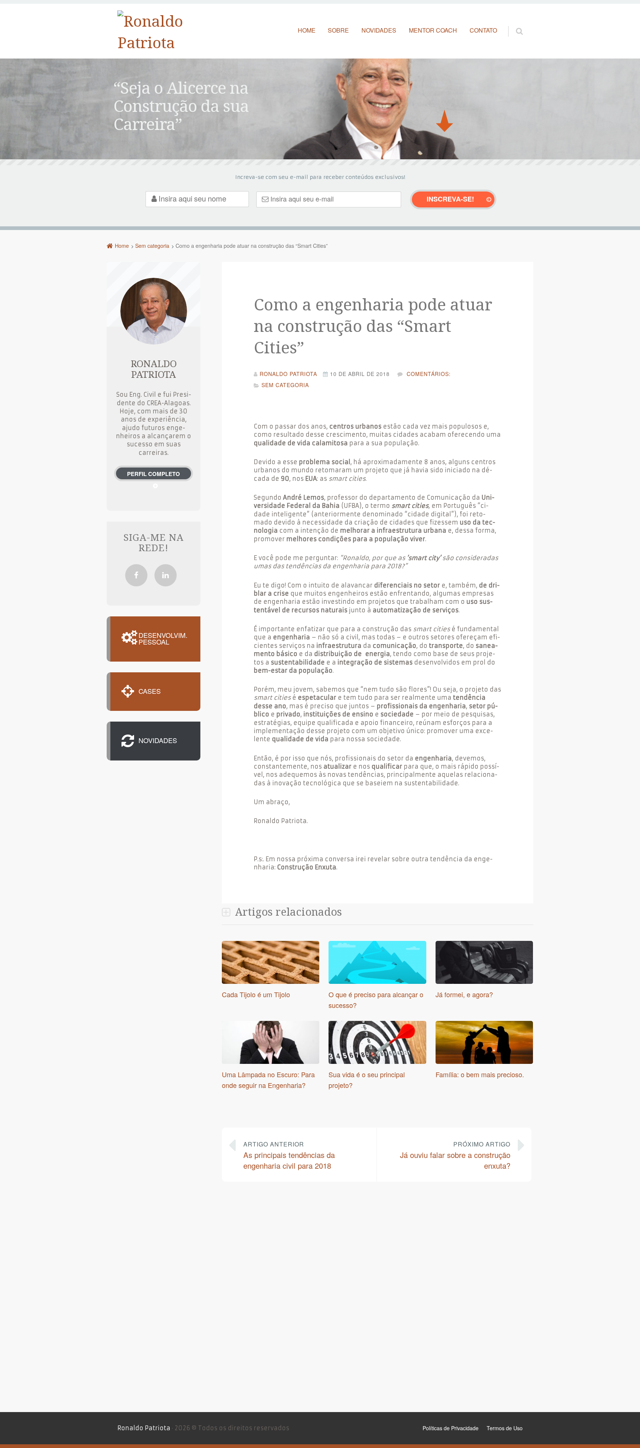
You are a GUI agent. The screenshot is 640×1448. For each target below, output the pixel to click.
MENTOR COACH (433, 30)
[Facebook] (136, 575)
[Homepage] (154, 31)
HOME (307, 30)
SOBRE (338, 30)
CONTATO (483, 30)
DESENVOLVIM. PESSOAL (163, 639)
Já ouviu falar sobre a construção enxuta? (455, 1155)
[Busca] (512, 23)
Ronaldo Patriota (143, 1428)
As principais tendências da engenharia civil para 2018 (289, 1155)
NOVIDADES (378, 30)
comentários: (428, 373)
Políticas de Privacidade (451, 1428)
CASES (150, 691)
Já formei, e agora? (464, 994)
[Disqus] (377, 1295)
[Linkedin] (165, 575)
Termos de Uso (505, 1428)
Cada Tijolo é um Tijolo (256, 994)
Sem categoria (285, 385)
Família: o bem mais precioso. (480, 1074)
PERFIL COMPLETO (153, 474)
